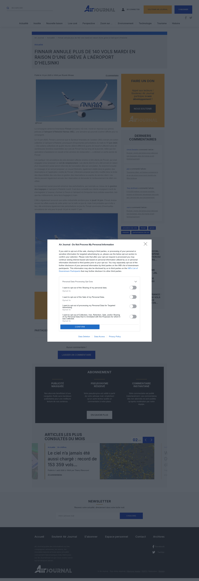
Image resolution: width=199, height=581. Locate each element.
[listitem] (99, 281)
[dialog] (99, 290)
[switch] (133, 287)
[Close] (146, 244)
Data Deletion (84, 336)
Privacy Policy (115, 336)
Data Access (99, 336)
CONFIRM (80, 327)
